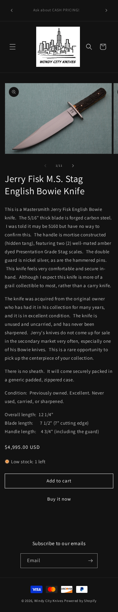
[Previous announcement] (12, 10)
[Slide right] (73, 166)
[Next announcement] (106, 10)
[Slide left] (45, 166)
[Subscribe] (90, 560)
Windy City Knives (49, 601)
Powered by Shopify (80, 601)
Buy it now (59, 499)
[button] (13, 47)
